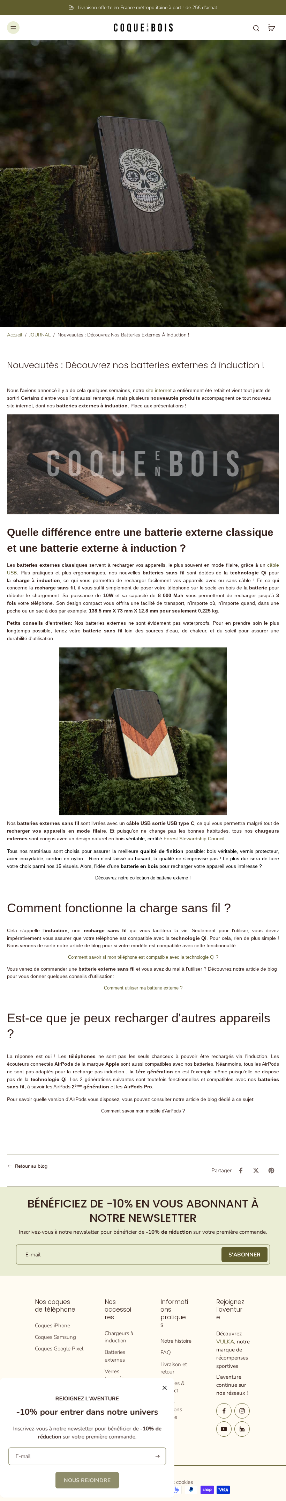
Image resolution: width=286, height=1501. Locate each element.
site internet (159, 390)
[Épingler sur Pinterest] (271, 1170)
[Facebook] (224, 1411)
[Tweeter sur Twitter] (256, 1170)
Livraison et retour (173, 1368)
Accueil (14, 335)
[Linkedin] (242, 1429)
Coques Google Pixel (59, 1348)
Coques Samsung (55, 1337)
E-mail (32, 1254)
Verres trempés (114, 1375)
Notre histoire (175, 1340)
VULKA (225, 1341)
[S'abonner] (157, 1456)
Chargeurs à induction (119, 1336)
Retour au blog (31, 1166)
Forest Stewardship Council (193, 838)
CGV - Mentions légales (171, 1409)
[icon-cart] (271, 28)
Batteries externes (115, 1355)
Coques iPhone (52, 1325)
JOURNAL (40, 335)
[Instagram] (242, 1411)
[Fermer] (165, 1388)
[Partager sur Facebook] (240, 1170)
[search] (256, 28)
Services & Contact (172, 1386)
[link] (87, 1480)
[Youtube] (224, 1429)
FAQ (165, 1352)
